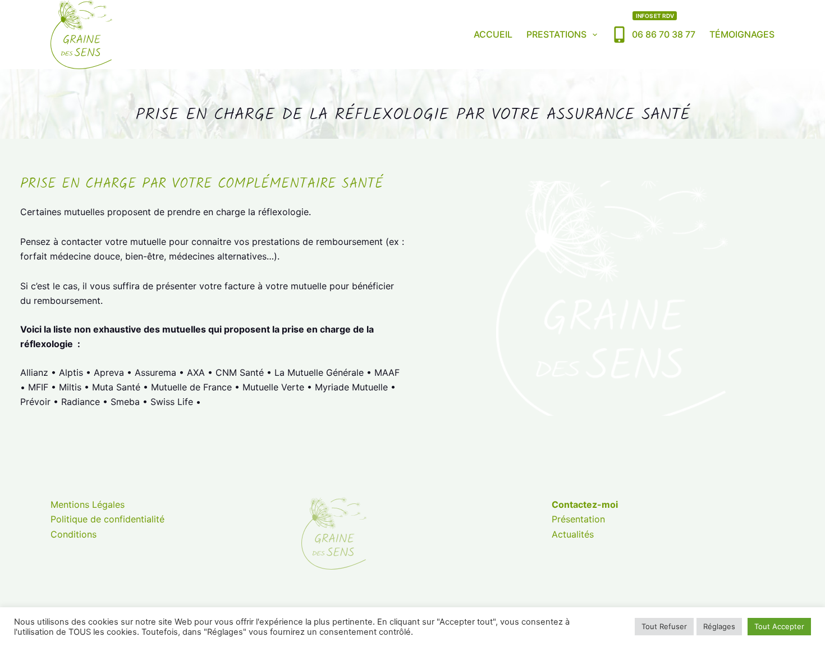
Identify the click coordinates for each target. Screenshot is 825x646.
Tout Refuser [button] (664, 626)
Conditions (74, 534)
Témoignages (741, 34)
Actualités (573, 534)
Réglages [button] (719, 626)
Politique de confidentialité (107, 519)
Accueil (493, 34)
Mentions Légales (88, 504)
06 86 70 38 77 (663, 26)
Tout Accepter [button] (779, 626)
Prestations (556, 34)
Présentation (578, 519)
